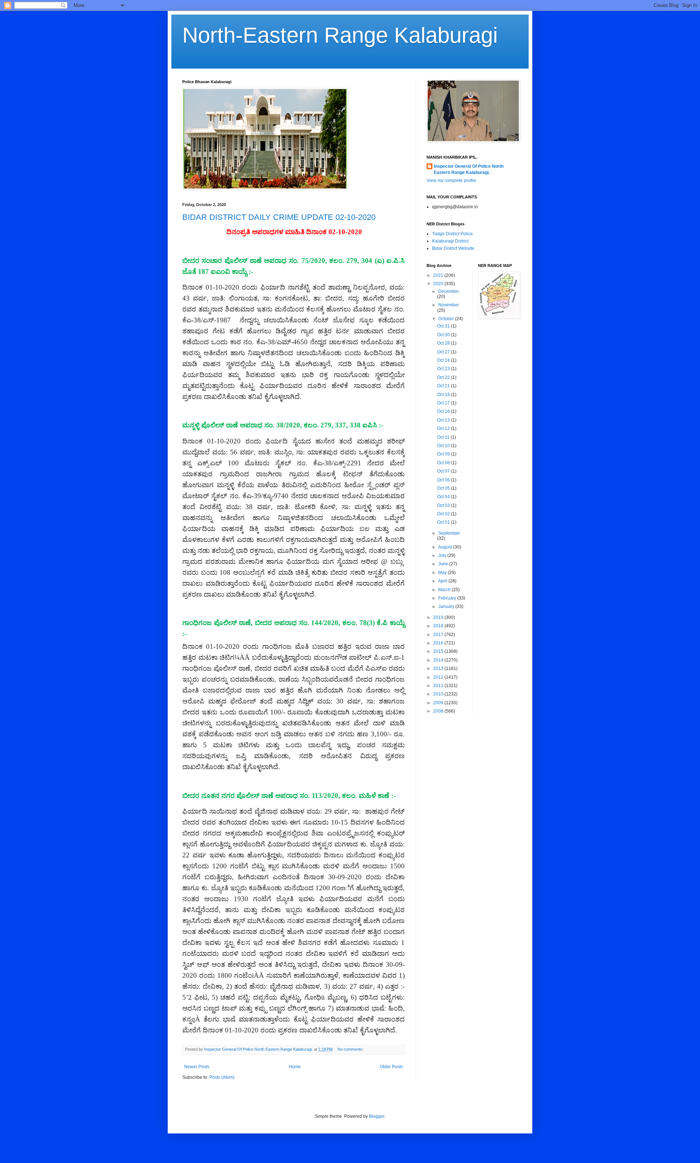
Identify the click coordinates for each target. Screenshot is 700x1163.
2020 (438, 283)
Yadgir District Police (452, 233)
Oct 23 (444, 368)
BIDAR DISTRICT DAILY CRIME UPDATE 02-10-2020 (279, 217)
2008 (438, 711)
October (446, 318)
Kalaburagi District (450, 241)
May (443, 572)
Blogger (376, 1116)
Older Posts (391, 1066)
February (447, 598)
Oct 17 (444, 403)
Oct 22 (444, 377)
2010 (438, 694)
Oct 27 (444, 351)
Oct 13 (444, 420)
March (445, 589)
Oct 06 (444, 479)
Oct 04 (444, 496)
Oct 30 (444, 334)
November (448, 304)
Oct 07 (444, 471)
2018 (438, 625)
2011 (438, 685)
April (443, 581)
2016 (438, 643)
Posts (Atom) (221, 1077)
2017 (438, 634)
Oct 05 (444, 488)
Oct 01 (444, 522)
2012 (438, 677)
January (446, 606)
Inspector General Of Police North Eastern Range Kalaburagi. (468, 169)
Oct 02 (444, 513)
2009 (438, 702)
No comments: (351, 1049)
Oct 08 (444, 462)
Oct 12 (444, 428)
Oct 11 (444, 437)
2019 (438, 617)
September (449, 533)
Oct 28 (444, 343)
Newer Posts (196, 1066)
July (442, 555)
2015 (438, 651)
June (443, 563)
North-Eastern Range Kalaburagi (340, 35)
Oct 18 (444, 394)
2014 (438, 660)
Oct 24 (444, 360)
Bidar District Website (453, 248)
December (448, 291)
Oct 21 (444, 385)
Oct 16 (444, 411)
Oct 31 (444, 326)
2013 (438, 668)
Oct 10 (444, 445)
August (445, 547)
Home (295, 1066)
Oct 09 (444, 454)
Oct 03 (444, 505)
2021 (438, 275)
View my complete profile (451, 180)
